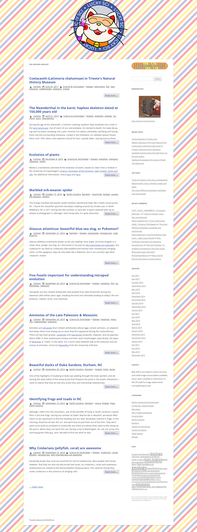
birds (105, 369)
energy (134, 462)
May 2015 (136, 289)
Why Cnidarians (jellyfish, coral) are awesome (65, 448)
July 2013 (135, 345)
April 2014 (136, 324)
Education (136, 409)
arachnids (97, 194)
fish (107, 86)
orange (114, 194)
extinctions (99, 86)
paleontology (45, 89)
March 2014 (137, 327)
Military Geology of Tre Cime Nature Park (149, 142)
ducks (112, 369)
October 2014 (137, 303)
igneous (135, 470)
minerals (136, 475)
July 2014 (135, 313)
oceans (158, 477)
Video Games (137, 433)
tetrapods (47, 328)
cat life (153, 456)
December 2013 (138, 334)
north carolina (36, 405)
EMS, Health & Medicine (142, 412)
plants (43, 161)
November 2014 (138, 299)
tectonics (164, 481)
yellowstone (137, 489)
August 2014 (137, 310)
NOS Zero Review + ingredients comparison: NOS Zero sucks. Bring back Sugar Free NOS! (148, 248)
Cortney (37, 86)
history (157, 468)
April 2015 (136, 293)
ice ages (164, 468)
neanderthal (48, 118)
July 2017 (135, 275)
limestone (137, 473)
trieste (66, 89)
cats (158, 456)
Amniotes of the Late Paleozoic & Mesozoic (63, 315)
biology (89, 86)
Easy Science (154, 459)
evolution (99, 116)
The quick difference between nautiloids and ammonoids (149, 227)
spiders (45, 196)
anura (98, 403)
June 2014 (136, 317)
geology (108, 116)
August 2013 (137, 341)
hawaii (150, 468)
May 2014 (136, 320)
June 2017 (136, 279)
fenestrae (36, 341)
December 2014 (138, 296)
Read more (111, 95)
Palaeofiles (64, 345)
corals (115, 452)
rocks (146, 481)
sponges (157, 482)
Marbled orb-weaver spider (50, 190)
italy (113, 86)
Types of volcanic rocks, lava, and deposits (150, 180)
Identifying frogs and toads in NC (55, 399)
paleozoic (57, 89)
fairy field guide (140, 464)
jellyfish (33, 454)
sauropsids (76, 334)
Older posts (36, 487)
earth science (138, 459)
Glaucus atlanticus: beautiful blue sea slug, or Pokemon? (74, 228)
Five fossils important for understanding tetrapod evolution (69, 277)
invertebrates (145, 470)
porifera (157, 480)
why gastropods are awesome (100, 245)
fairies (159, 462)
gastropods (93, 233)
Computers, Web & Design (143, 405)
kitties (157, 470)
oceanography (148, 477)
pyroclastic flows (138, 482)
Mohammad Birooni (140, 255)
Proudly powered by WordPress (41, 520)
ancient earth (137, 454)
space (151, 481)
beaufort (147, 454)
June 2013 (136, 348)
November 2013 (138, 338)
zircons (144, 489)
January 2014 (137, 331)
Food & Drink (137, 416)
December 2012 (138, 355)
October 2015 (137, 282)
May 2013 (136, 351)
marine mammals (149, 473)
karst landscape (40, 128)
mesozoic (33, 89)
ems (165, 459)
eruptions (141, 462)
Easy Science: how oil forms (143, 121)
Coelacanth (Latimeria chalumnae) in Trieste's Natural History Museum (72, 80)
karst (38, 118)
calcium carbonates (141, 456)
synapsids (61, 334)
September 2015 (139, 286)
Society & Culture (139, 430)
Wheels (135, 437)
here (68, 174)
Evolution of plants (44, 154)
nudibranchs (136, 477)
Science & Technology (73, 86)
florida (151, 464)
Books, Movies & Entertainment (145, 402)
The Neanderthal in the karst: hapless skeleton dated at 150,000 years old (73, 110)
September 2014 (139, 306)
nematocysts (106, 233)
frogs (112, 403)
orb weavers (35, 196)
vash (134, 484)
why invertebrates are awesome (66, 454)
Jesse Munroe (137, 245)
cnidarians (106, 452)
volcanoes (143, 484)
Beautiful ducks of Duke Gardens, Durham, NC (65, 365)
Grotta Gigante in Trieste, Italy (144, 139)
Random (86, 194)
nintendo (155, 475)
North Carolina (73, 194)
